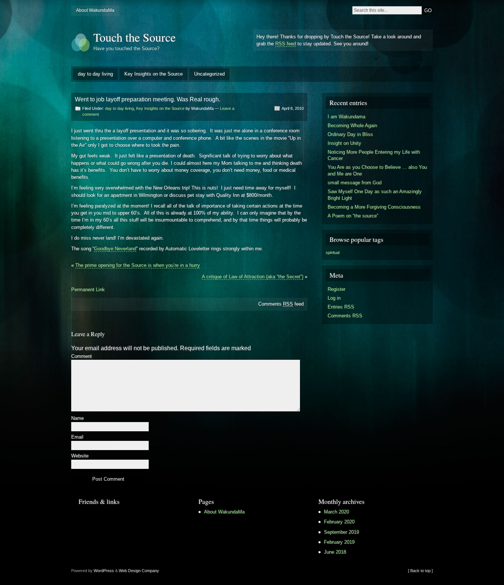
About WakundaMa (95, 10)
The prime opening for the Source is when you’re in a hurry (137, 265)
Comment (81, 356)
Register (336, 289)
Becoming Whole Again (352, 125)
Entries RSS (341, 307)
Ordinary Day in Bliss (350, 134)
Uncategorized (209, 74)
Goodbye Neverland (115, 248)
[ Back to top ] (420, 570)
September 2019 (341, 532)
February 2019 (339, 542)
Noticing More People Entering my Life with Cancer (374, 155)
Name (77, 418)
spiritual (332, 252)
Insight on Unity (344, 143)
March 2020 (336, 512)
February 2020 (339, 522)
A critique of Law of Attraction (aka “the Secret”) (252, 276)
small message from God (355, 182)
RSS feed (285, 43)
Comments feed (281, 304)
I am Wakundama (346, 116)
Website (80, 456)
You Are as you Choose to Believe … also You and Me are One (377, 170)
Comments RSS (345, 315)
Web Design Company (139, 570)
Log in (334, 298)
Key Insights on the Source (153, 74)
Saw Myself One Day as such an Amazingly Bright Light (375, 195)
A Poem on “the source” (353, 216)
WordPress (104, 570)
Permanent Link (88, 289)
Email (77, 437)
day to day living (95, 74)
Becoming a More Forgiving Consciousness (374, 207)
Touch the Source (134, 37)
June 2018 (335, 552)
